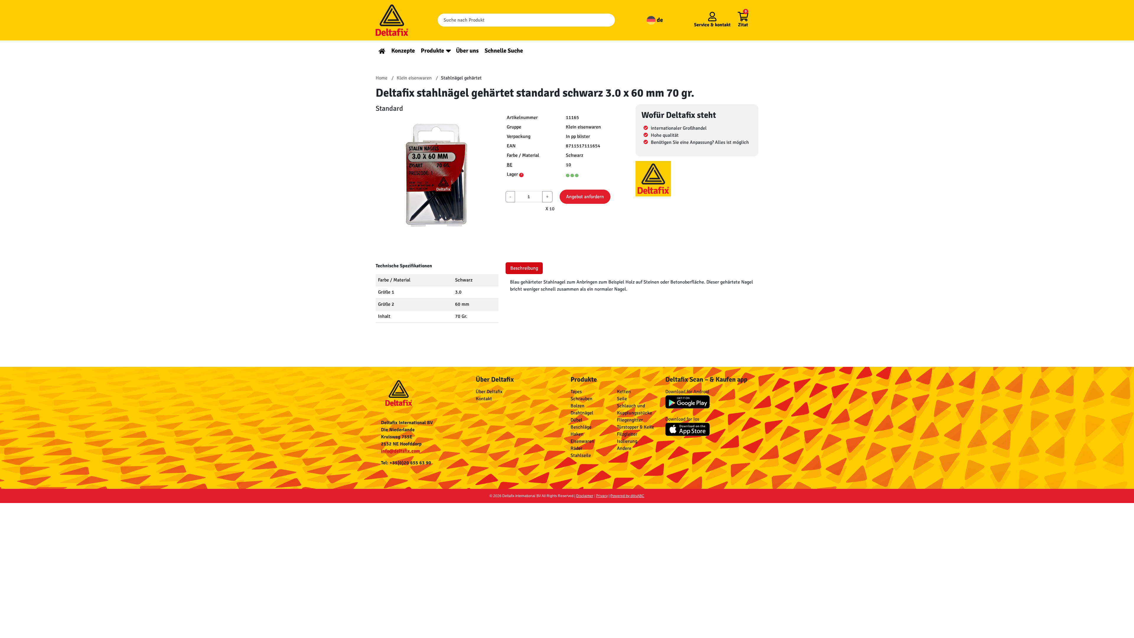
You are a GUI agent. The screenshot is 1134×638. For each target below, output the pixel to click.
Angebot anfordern (585, 197)
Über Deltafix (489, 392)
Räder (576, 448)
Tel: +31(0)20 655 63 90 (406, 463)
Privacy (602, 496)
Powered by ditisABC (627, 496)
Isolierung (627, 441)
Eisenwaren (582, 441)
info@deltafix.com (400, 451)
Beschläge (581, 427)
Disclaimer (584, 496)
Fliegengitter (630, 420)
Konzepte (403, 50)
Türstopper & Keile (635, 427)
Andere (624, 448)
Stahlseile (581, 455)
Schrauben (581, 399)
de (659, 20)
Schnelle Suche (504, 50)
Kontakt (484, 399)
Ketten (624, 392)
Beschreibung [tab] (524, 268)
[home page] (382, 50)
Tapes (576, 392)
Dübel (576, 420)
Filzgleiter (627, 434)
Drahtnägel (582, 413)
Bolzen (577, 406)
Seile (622, 399)
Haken (577, 434)
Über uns (467, 50)
